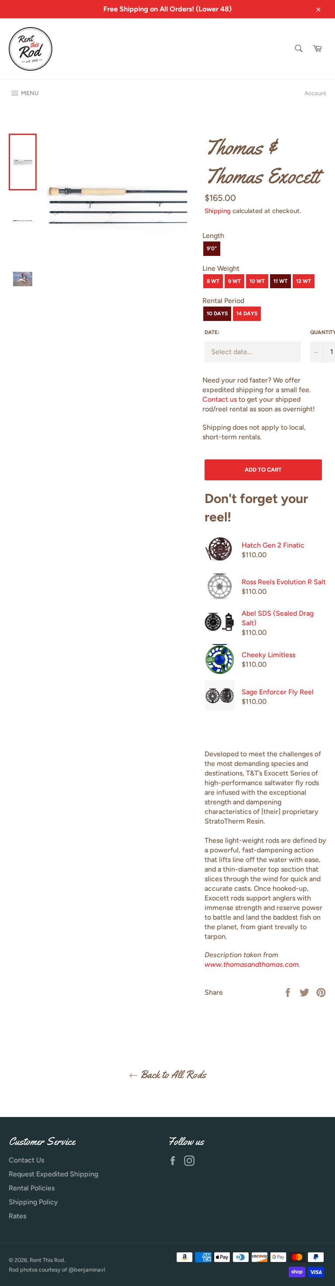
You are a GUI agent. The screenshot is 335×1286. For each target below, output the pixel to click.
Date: (212, 332)
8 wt (213, 281)
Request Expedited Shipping (53, 1174)
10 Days (217, 313)
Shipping (218, 211)
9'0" (212, 248)
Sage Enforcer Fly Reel (278, 692)
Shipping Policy (33, 1202)
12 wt (303, 281)
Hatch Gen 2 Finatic (273, 545)
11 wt (280, 281)
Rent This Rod (47, 1260)
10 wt (257, 281)
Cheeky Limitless (268, 655)
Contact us (219, 399)
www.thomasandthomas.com (252, 964)
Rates (17, 1216)
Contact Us (26, 1160)
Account (315, 93)
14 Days (246, 313)
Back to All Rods (172, 1074)
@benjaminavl (86, 1269)
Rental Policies (32, 1188)
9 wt (234, 281)
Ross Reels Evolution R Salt (284, 582)
